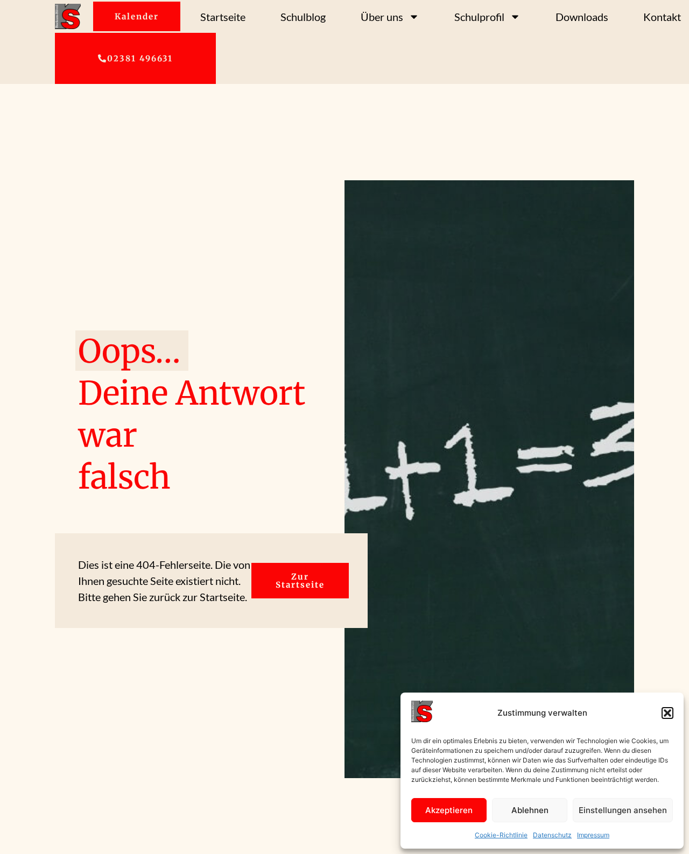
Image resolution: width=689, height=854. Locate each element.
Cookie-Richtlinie (501, 835)
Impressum (593, 835)
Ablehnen (530, 810)
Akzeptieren (449, 810)
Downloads (582, 16)
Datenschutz (552, 835)
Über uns (382, 16)
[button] (667, 713)
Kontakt (662, 16)
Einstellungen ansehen (623, 810)
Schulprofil (479, 16)
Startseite (222, 16)
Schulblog (303, 16)
